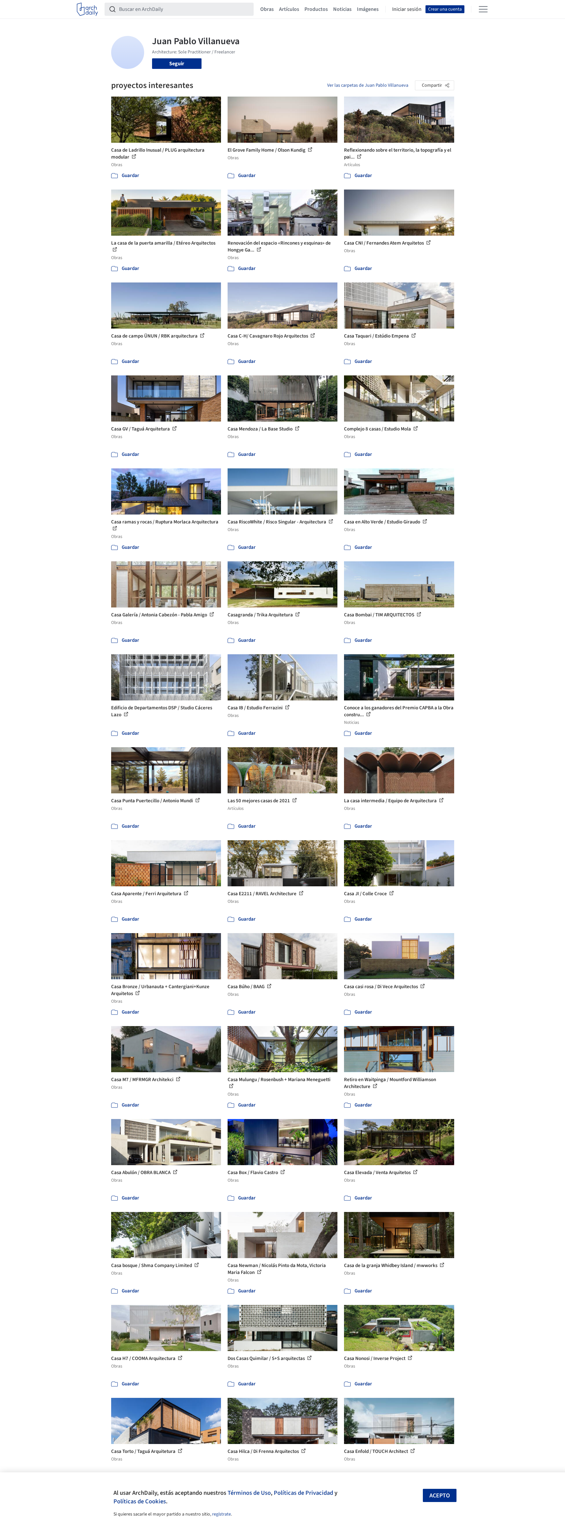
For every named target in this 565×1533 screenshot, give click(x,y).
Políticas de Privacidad (303, 1493)
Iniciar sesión (407, 9)
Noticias (342, 9)
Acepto (439, 1495)
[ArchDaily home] (87, 9)
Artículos (289, 9)
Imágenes (368, 9)
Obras (267, 9)
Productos (316, 9)
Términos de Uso (249, 1493)
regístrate (221, 1514)
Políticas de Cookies (139, 1501)
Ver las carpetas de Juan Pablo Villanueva (367, 85)
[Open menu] (483, 9)
